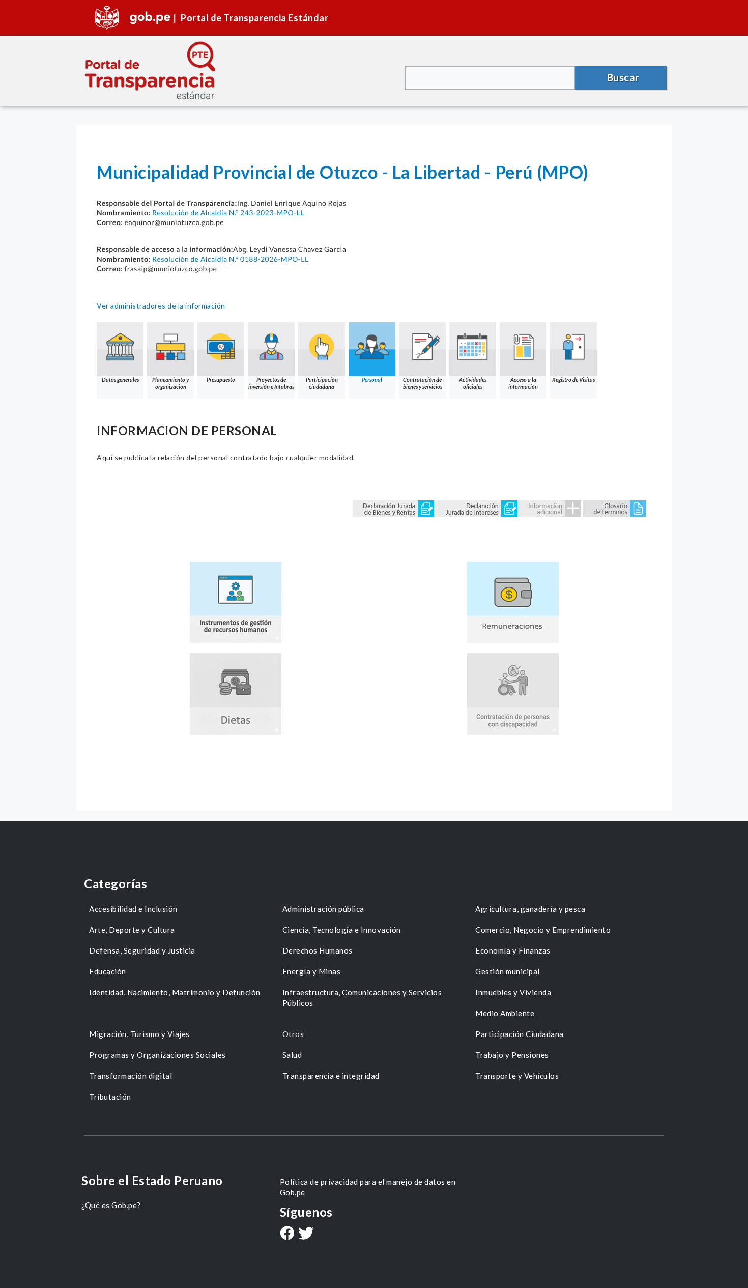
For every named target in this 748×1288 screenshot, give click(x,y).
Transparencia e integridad (331, 1075)
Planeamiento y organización (170, 383)
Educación (107, 971)
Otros (293, 1034)
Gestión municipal (507, 971)
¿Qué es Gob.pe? (111, 1205)
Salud (292, 1054)
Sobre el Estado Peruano (152, 1180)
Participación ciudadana (322, 383)
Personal (372, 379)
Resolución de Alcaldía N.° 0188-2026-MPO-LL (230, 259)
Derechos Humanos (317, 950)
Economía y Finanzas (513, 950)
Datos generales (120, 379)
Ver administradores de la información (161, 305)
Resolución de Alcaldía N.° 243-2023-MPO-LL (228, 212)
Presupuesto (221, 379)
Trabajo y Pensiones (512, 1054)
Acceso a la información (523, 383)
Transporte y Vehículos (517, 1075)
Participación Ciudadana (519, 1034)
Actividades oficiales (472, 383)
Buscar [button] (623, 77)
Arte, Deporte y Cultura (132, 929)
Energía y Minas (311, 971)
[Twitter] (306, 1234)
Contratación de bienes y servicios (422, 383)
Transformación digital (130, 1075)
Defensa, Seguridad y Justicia (142, 950)
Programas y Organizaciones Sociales (157, 1054)
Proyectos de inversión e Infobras (271, 383)
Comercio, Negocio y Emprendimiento (543, 929)
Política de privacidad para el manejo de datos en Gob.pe (368, 1187)
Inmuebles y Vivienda (513, 992)
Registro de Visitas (573, 379)
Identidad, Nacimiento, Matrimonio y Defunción (175, 992)
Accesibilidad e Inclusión (133, 908)
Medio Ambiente (504, 1013)
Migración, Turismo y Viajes (139, 1034)
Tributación (110, 1096)
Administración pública (323, 908)
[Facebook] (287, 1234)
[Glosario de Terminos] (614, 507)
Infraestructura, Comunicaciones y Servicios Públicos (362, 997)
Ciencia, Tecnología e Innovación (341, 929)
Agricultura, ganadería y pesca (530, 908)
